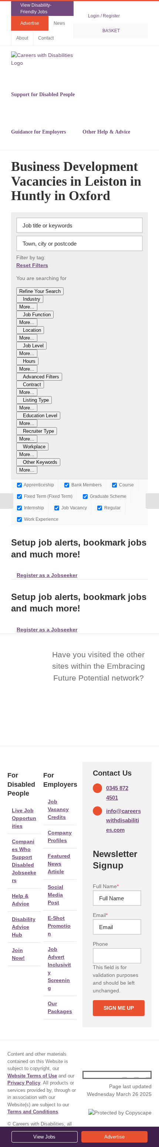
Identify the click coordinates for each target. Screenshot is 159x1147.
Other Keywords (40, 462)
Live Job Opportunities (24, 818)
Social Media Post (55, 894)
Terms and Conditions (32, 1111)
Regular (112, 507)
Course (126, 484)
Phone (100, 944)
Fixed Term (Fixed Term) (47, 496)
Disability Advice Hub (23, 927)
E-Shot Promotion (59, 926)
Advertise (114, 1137)
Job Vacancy (73, 507)
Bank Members (86, 484)
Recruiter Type (38, 431)
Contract (32, 384)
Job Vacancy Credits (58, 809)
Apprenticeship (38, 484)
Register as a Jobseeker (47, 575)
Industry (31, 299)
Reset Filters (32, 265)
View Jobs (44, 1137)
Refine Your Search (40, 291)
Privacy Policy (23, 1083)
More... (26, 307)
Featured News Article (59, 863)
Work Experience (40, 519)
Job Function (37, 314)
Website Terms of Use (32, 1076)
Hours (29, 361)
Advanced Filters (41, 376)
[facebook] (124, 1075)
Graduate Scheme (107, 496)
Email (100, 915)
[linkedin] (148, 1075)
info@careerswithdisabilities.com (123, 820)
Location (32, 330)
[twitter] (136, 1075)
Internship (33, 507)
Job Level (33, 345)
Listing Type (36, 400)
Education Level (40, 415)
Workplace (34, 446)
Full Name (106, 886)
